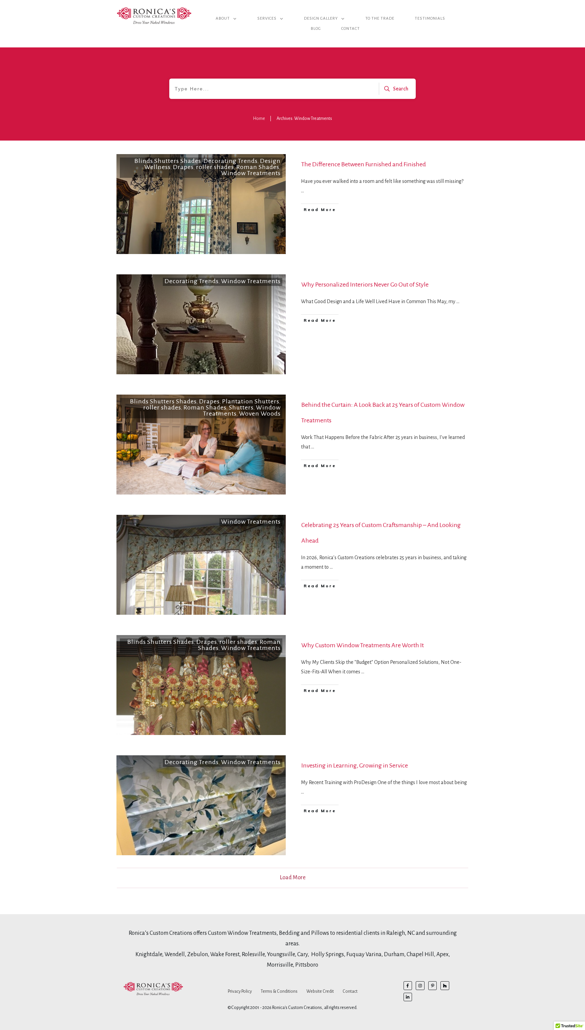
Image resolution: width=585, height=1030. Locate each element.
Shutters (241, 407)
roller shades (215, 167)
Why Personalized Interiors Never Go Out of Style (365, 284)
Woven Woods (260, 413)
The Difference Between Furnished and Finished (363, 164)
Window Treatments (251, 173)
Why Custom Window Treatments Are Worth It (362, 645)
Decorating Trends (230, 160)
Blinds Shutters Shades (167, 160)
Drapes (183, 167)
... (302, 190)
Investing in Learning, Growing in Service (354, 765)
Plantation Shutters (250, 401)
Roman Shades (257, 167)
